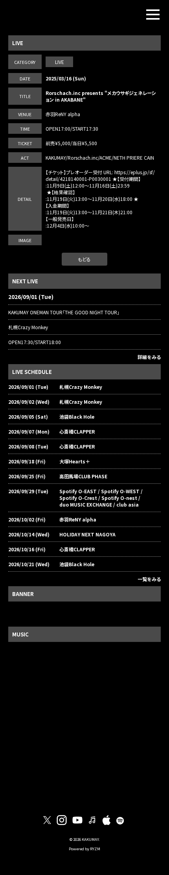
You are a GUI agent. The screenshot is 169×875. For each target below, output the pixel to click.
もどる (84, 259)
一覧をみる (149, 579)
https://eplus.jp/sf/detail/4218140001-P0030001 (100, 175)
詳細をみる (149, 357)
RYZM (95, 848)
